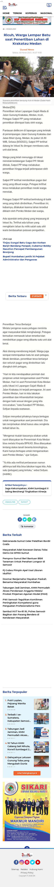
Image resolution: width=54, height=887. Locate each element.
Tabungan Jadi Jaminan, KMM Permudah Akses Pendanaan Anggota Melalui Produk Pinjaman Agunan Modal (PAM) (19, 732)
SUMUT (24, 502)
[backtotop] (27, 848)
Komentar (28, 526)
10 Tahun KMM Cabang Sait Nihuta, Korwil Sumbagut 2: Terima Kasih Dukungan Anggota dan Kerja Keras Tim (19, 746)
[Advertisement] (27, 291)
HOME (6, 13)
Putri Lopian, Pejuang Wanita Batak (17, 703)
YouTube (39, 866)
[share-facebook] (20, 519)
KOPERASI (31, 13)
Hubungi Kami (36, 869)
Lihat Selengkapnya (26, 773)
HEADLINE (10, 502)
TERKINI (17, 13)
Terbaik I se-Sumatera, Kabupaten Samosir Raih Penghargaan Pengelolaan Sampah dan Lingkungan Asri (19, 717)
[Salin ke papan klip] (34, 519)
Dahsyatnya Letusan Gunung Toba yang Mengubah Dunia (19, 760)
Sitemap (15, 869)
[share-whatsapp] (29, 519)
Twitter (34, 866)
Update (37, 296)
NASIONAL (46, 13)
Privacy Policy (27, 873)
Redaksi (24, 869)
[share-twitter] (24, 519)
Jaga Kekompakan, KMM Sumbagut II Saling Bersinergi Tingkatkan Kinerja (26, 490)
